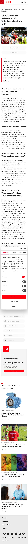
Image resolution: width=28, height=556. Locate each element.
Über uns (4, 518)
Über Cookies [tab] (22, 252)
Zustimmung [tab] (5, 252)
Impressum (5, 541)
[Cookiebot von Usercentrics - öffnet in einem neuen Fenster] (20, 248)
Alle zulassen (14, 297)
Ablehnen (14, 306)
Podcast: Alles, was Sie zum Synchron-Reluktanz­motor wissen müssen (13, 415)
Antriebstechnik (10, 410)
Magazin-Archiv (6, 525)
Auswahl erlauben (14, 301)
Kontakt (4, 528)
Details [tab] (14, 252)
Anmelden (5, 521)
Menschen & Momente (11, 442)
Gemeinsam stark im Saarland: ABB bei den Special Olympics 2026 (13, 445)
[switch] (24, 281)
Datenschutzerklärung (8, 537)
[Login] (25, 2)
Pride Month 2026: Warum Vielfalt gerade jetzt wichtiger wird (12, 475)
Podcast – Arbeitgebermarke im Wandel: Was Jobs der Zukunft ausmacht (12, 506)
